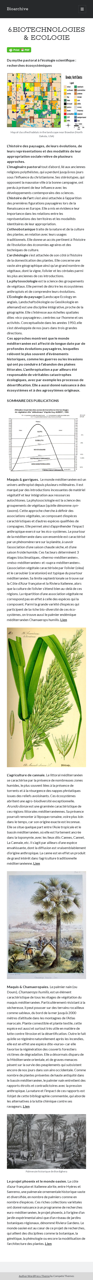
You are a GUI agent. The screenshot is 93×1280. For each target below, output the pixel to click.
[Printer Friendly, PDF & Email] (19, 49)
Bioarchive (17, 9)
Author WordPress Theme (34, 1276)
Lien (63, 620)
